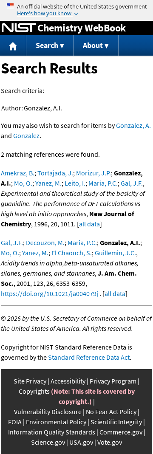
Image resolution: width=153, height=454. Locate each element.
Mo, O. (23, 183)
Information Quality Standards (51, 432)
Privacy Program (113, 381)
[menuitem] (13, 45)
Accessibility (68, 381)
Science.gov (48, 442)
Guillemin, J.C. (115, 252)
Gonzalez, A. (133, 125)
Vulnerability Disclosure (48, 411)
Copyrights (34, 391)
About (93, 45)
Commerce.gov (120, 432)
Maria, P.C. (103, 183)
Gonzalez (26, 135)
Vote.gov (109, 442)
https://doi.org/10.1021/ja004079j (49, 293)
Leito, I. (75, 183)
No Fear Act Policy (111, 411)
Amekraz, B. (17, 173)
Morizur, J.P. (93, 173)
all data (89, 224)
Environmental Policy (56, 421)
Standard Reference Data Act (89, 357)
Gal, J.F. (132, 183)
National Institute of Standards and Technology (19, 28)
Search (47, 45)
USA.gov (81, 442)
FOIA (15, 421)
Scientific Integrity (116, 421)
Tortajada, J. (55, 173)
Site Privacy (30, 381)
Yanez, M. (48, 183)
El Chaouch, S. (71, 252)
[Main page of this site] (13, 45)
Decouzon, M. (45, 242)
